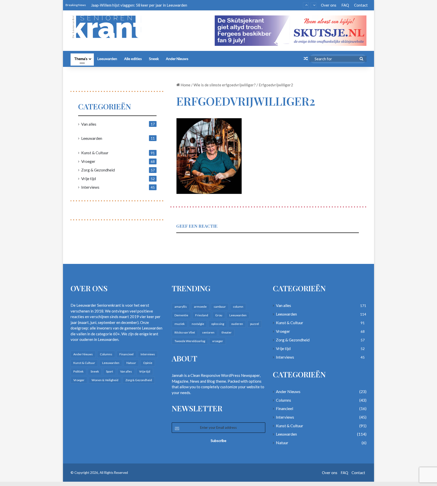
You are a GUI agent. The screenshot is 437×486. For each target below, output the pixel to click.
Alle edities (133, 58)
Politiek (78, 371)
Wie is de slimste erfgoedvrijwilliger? (224, 85)
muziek (179, 324)
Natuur (131, 363)
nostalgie (198, 324)
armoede (200, 306)
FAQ (345, 5)
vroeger (217, 341)
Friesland (201, 315)
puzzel (254, 324)
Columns (106, 354)
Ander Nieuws (177, 58)
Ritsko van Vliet (184, 332)
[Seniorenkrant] (108, 26)
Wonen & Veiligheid (105, 380)
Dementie (181, 315)
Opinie (147, 363)
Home (185, 85)
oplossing (217, 324)
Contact (361, 5)
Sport (109, 371)
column (238, 306)
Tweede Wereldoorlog (189, 341)
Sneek (154, 58)
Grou (218, 315)
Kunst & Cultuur (94, 152)
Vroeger (88, 161)
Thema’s (81, 58)
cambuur (220, 306)
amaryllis (180, 306)
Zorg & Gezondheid (98, 169)
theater (227, 332)
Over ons (328, 5)
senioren (208, 332)
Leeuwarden (107, 58)
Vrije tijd (88, 178)
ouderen (237, 324)
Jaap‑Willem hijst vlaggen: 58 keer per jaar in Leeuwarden (139, 5)
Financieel (126, 354)
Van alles (88, 124)
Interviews (90, 187)
